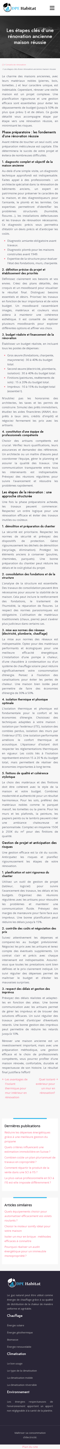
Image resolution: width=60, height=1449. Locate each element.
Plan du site (30, 1447)
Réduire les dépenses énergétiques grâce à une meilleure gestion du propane (27, 1136)
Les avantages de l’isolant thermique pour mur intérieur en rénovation (16, 1088)
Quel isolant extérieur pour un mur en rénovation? (45, 1086)
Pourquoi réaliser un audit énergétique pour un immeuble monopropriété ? (25, 1251)
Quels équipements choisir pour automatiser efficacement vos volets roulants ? (28, 1216)
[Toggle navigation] (52, 8)
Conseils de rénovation (16, 64)
